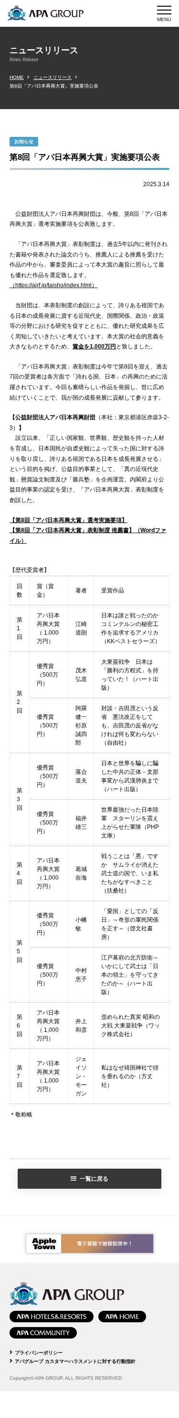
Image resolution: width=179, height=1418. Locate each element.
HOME (17, 77)
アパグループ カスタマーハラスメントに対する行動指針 (75, 1361)
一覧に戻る (94, 1178)
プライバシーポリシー (39, 1352)
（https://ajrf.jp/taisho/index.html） (53, 285)
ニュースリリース (52, 77)
